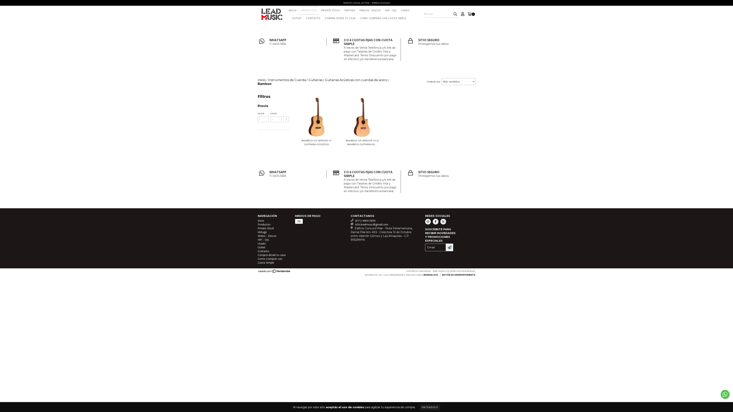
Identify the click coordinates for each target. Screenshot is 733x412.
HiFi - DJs (390, 10)
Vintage (349, 10)
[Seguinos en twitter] (443, 222)
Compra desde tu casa (340, 18)
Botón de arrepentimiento (458, 275)
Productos (309, 10)
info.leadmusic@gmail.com (371, 224)
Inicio (293, 10)
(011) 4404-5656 (365, 220)
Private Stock (330, 10)
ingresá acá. (430, 275)
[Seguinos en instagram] (428, 222)
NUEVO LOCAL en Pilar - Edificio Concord (366, 2)
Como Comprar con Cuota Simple (383, 18)
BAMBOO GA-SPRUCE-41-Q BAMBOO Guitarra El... (362, 142)
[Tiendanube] (274, 272)
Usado (405, 10)
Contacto (313, 18)
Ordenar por (434, 81)
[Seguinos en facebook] (435, 222)
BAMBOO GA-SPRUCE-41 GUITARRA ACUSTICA (316, 142)
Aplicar (286, 119)
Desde (261, 113)
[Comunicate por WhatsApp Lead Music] (725, 394)
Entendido (430, 407)
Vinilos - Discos (370, 10)
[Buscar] (455, 14)
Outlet (297, 18)
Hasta (273, 113)
